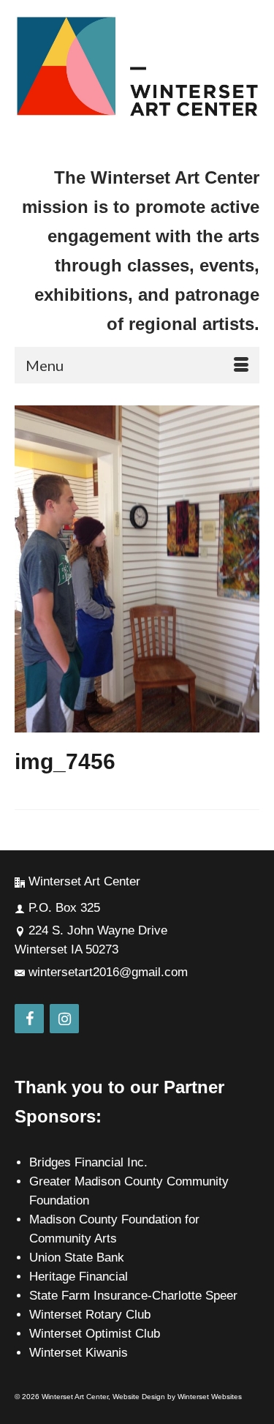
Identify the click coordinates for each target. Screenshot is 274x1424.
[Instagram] (64, 1018)
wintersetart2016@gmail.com (108, 972)
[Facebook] (29, 1018)
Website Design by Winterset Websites (177, 1397)
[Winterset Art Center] (137, 67)
